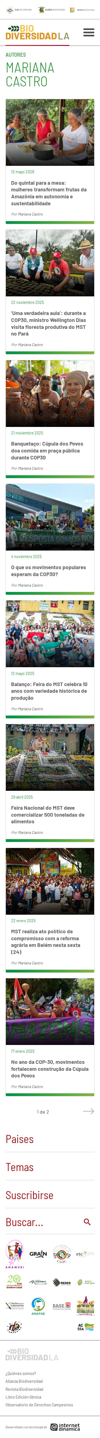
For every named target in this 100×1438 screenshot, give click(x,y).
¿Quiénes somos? (21, 1373)
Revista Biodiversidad (24, 1389)
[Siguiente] (87, 1111)
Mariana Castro (30, 214)
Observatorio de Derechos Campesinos (39, 1404)
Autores (16, 54)
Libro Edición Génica (23, 1396)
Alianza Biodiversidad (24, 1381)
